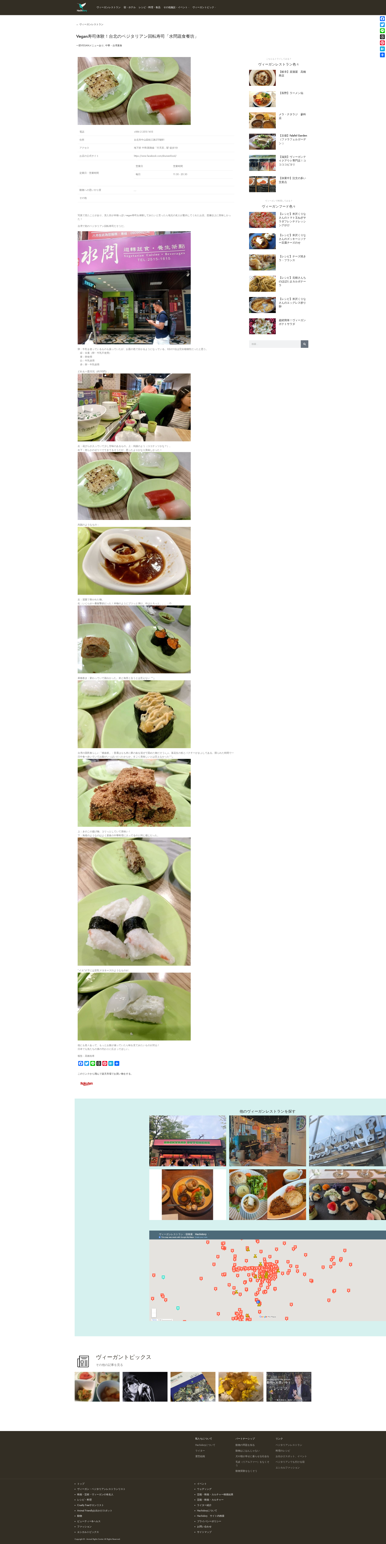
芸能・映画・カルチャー (210, 1499)
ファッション (84, 1526)
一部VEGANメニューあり (90, 45)
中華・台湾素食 (113, 45)
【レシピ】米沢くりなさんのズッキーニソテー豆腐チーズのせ (292, 239)
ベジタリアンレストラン (289, 1445)
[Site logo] (82, 7)
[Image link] (87, 1083)
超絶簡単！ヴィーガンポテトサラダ (292, 322)
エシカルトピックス (88, 1532)
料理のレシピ (283, 1450)
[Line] (382, 31)
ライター (200, 1450)
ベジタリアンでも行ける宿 (290, 1462)
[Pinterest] (382, 43)
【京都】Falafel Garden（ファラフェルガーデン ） (293, 139)
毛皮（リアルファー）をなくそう (252, 1463)
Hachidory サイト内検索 (210, 1516)
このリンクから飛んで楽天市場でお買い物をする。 (105, 1073)
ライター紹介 (204, 1505)
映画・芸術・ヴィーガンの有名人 (95, 1494)
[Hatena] (382, 49)
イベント (202, 1483)
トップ (80, 1483)
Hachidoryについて (205, 1445)
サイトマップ (204, 1532)
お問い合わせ (204, 1526)
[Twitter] (382, 25)
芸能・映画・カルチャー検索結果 (215, 1494)
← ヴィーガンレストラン (89, 24)
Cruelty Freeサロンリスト (90, 1505)
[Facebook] (382, 19)
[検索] (304, 344)
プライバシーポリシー (209, 1521)
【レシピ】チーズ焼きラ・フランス (292, 258)
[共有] (382, 55)
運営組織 (200, 1456)
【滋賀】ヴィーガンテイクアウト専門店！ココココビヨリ (292, 160)
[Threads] (382, 37)
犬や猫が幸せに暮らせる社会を (252, 1456)
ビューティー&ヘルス (89, 1521)
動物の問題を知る (245, 1445)
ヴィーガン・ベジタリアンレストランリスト (101, 1489)
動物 (79, 1516)
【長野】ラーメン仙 (291, 93)
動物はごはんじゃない (248, 1450)
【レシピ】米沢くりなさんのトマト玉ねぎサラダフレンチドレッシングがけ (292, 219)
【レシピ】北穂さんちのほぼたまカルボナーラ (292, 281)
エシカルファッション (288, 1467)
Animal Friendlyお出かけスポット (94, 1510)
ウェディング (204, 1489)
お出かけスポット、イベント (291, 1456)
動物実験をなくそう (246, 1471)
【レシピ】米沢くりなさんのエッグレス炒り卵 (292, 302)
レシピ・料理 (84, 1499)
